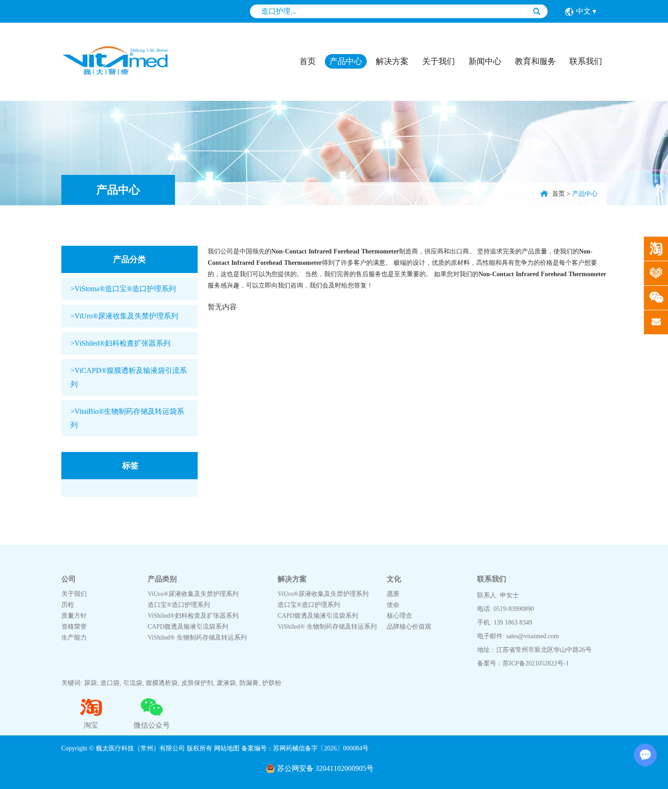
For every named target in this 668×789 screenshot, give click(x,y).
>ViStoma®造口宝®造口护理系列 (123, 289)
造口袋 (110, 683)
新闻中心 (485, 61)
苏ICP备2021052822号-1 (536, 663)
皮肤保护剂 (197, 683)
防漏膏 (249, 683)
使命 (393, 604)
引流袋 (132, 683)
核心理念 (399, 615)
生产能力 (74, 637)
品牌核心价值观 (409, 626)
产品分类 (129, 259)
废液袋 (226, 683)
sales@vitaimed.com (532, 636)
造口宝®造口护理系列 (179, 604)
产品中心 (345, 61)
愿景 (393, 594)
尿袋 (90, 683)
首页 (307, 61)
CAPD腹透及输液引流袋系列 (188, 626)
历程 (67, 604)
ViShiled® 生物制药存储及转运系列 (197, 637)
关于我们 (438, 61)
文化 (394, 579)
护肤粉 (271, 683)
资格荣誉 (74, 626)
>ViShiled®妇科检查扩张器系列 (120, 343)
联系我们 (585, 61)
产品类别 (162, 579)
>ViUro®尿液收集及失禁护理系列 (124, 316)
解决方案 (392, 61)
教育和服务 (535, 61)
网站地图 (226, 748)
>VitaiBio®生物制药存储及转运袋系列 (127, 418)
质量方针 (74, 615)
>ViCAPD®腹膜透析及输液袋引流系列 (128, 377)
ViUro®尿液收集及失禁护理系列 (193, 594)
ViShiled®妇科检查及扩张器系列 (193, 615)
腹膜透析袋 (162, 683)
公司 (68, 579)
